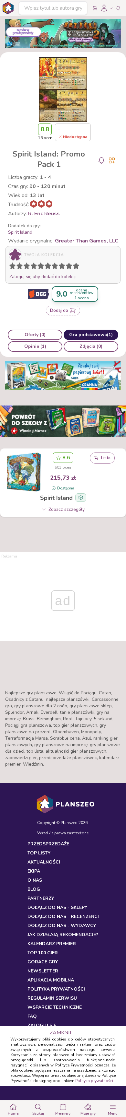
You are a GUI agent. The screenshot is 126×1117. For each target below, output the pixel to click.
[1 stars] (11, 267)
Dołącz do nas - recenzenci (63, 916)
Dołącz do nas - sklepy (57, 907)
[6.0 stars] (49, 267)
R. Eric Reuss (44, 213)
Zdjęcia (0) (90, 346)
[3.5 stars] (32, 267)
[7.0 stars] (56, 267)
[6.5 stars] (53, 267)
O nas (34, 880)
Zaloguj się (41, 1025)
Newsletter (42, 971)
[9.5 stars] (74, 267)
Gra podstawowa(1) (91, 335)
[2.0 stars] (21, 267)
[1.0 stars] (14, 267)
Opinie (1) (35, 346)
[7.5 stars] (60, 267)
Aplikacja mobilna (50, 980)
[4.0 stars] (35, 267)
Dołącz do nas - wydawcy (61, 926)
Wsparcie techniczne (54, 1007)
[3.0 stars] (28, 267)
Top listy (38, 853)
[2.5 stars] (25, 267)
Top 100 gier (42, 953)
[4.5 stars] (39, 267)
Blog (33, 889)
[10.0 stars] (77, 267)
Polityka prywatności (94, 1080)
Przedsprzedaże (48, 844)
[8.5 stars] (67, 267)
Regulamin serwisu (52, 998)
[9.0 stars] (70, 267)
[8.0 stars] (63, 267)
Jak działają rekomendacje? (62, 935)
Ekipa (33, 871)
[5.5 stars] (46, 267)
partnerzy (40, 898)
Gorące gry (42, 962)
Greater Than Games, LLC (86, 240)
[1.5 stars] (18, 267)
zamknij (60, 1032)
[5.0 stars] (42, 267)
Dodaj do (59, 310)
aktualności (43, 862)
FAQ (32, 1016)
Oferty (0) (35, 335)
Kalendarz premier (51, 944)
